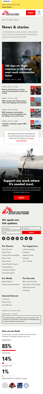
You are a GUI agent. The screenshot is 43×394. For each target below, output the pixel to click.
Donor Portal (6, 252)
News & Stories (7, 281)
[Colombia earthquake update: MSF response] (21, 124)
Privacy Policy (6, 302)
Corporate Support (8, 273)
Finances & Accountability (10, 255)
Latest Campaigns (29, 249)
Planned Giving (7, 267)
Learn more (6, 7)
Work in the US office (30, 281)
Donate (21, 198)
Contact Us (5, 299)
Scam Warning (7, 305)
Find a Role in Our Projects (31, 284)
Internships (26, 290)
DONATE (31, 13)
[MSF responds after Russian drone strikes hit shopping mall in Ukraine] (21, 101)
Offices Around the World (10, 284)
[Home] (12, 12)
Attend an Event (28, 255)
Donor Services (7, 249)
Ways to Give (6, 258)
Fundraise (26, 252)
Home (4, 20)
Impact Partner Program (10, 264)
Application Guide (29, 287)
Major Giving (6, 261)
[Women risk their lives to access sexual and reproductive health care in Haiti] (21, 90)
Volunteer (26, 258)
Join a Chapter (27, 261)
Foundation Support (8, 270)
